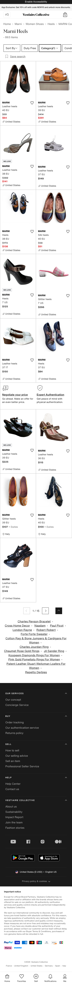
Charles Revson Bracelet (34, 621)
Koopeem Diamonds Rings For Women (34, 655)
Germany (49, 966)
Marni (18, 24)
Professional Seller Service (22, 766)
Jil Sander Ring (54, 651)
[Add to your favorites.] (32, 103)
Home (7, 24)
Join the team (14, 822)
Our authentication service (22, 728)
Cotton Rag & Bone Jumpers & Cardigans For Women (36, 640)
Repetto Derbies (36, 672)
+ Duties (13, 527)
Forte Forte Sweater (34, 634)
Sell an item (12, 761)
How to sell (12, 750)
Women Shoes (35, 24)
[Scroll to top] (58, 610)
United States (37, 966)
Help (8, 777)
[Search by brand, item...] (6, 14)
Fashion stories (14, 828)
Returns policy (14, 733)
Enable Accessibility (36, 1)
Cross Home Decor (17, 626)
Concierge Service (17, 705)
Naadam (40, 626)
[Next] (45, 610)
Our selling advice (16, 756)
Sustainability (13, 812)
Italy (64, 966)
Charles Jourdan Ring (34, 647)
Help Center (12, 784)
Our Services (14, 693)
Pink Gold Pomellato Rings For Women (34, 659)
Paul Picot (56, 626)
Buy (7, 716)
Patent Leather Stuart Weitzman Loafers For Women (36, 666)
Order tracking (14, 722)
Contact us (12, 789)
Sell (8, 744)
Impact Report (14, 817)
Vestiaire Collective (20, 800)
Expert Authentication (50, 395)
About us (11, 806)
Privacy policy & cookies (34, 881)
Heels (51, 24)
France (9, 966)
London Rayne (22, 630)
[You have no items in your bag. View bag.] (65, 14)
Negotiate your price (15, 395)
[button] (65, 14)
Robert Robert (46, 630)
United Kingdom (21, 966)
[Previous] (26, 610)
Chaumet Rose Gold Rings (21, 651)
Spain (57, 966)
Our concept (13, 700)
